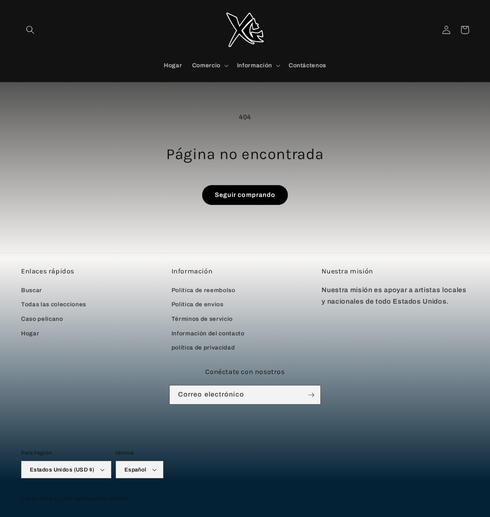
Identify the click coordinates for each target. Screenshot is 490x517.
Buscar (31, 290)
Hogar (30, 333)
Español (135, 470)
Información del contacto (208, 333)
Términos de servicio (202, 318)
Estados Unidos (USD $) (62, 470)
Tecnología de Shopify (101, 499)
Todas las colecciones (53, 304)
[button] (30, 30)
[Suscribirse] (311, 395)
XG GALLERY (57, 499)
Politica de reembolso (203, 290)
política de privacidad (203, 347)
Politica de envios (198, 304)
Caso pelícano (42, 318)
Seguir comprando (245, 195)
